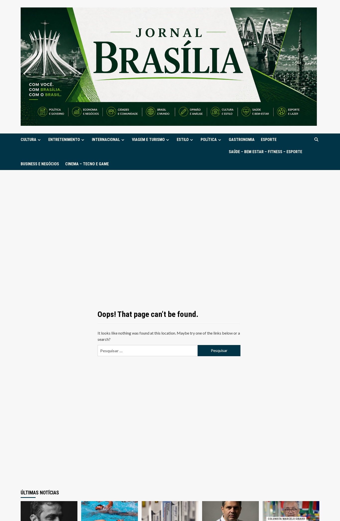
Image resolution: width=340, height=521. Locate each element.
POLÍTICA (209, 139)
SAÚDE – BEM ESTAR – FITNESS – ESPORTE (265, 151)
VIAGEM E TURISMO (148, 139)
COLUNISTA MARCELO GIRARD (286, 519)
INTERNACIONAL (106, 139)
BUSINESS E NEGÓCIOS (40, 164)
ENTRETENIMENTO (64, 139)
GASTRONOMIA (242, 139)
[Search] (316, 139)
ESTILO (183, 139)
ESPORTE (269, 139)
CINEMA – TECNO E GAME (87, 164)
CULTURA (28, 139)
